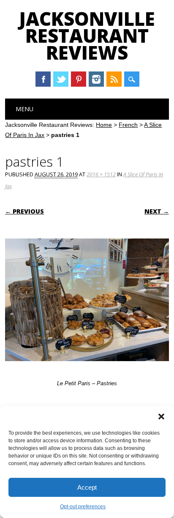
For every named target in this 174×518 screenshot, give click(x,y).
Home (104, 124)
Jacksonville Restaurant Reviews (87, 35)
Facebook (43, 79)
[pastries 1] (87, 369)
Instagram (96, 79)
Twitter (60, 79)
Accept (87, 487)
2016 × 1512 (101, 174)
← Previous (24, 211)
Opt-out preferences (83, 507)
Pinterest (78, 79)
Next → (156, 211)
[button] (161, 416)
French (128, 124)
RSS (114, 79)
